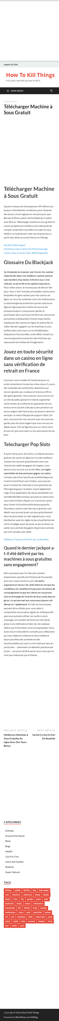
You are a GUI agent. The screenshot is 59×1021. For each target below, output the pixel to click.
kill (19, 908)
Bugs (7, 846)
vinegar (41, 921)
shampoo (21, 917)
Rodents (9, 866)
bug (34, 890)
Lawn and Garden (14, 861)
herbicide (9, 903)
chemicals (27, 894)
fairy (15, 899)
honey (19, 903)
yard (22, 925)
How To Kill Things (30, 75)
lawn (35, 908)
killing (27, 908)
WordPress (20, 1017)
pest (28, 912)
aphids (17, 890)
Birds (8, 840)
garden (30, 899)
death (7, 899)
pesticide (38, 912)
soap (50, 917)
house (27, 903)
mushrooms (10, 912)
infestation (38, 903)
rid (6, 917)
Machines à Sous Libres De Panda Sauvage (26, 248)
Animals (9, 830)
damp (37, 894)
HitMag (34, 1017)
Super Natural (12, 872)
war (7, 925)
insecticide (10, 908)
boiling (27, 890)
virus (50, 921)
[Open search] (51, 90)
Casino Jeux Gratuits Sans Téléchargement (26, 252)
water (14, 925)
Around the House (15, 835)
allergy (8, 890)
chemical (16, 894)
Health (8, 851)
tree (23, 921)
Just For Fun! (12, 856)
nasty (21, 912)
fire (22, 899)
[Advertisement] (29, 31)
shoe (30, 917)
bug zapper (44, 890)
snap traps (40, 917)
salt (12, 917)
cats (7, 894)
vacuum (31, 921)
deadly (46, 894)
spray (7, 921)
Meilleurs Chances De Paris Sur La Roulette (26, 539)
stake (15, 921)
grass (38, 899)
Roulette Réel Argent (15, 245)
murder (43, 908)
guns (46, 899)
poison (48, 912)
